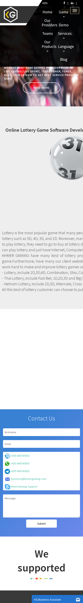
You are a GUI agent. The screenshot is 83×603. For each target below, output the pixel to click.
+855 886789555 (20, 456)
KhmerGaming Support (23, 486)
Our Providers (48, 22)
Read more (41, 88)
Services (64, 33)
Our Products (48, 44)
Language (64, 46)
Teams (47, 33)
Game (63, 12)
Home (47, 12)
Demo (63, 24)
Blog (63, 59)
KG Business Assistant (47, 599)
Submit (41, 523)
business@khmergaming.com (28, 479)
